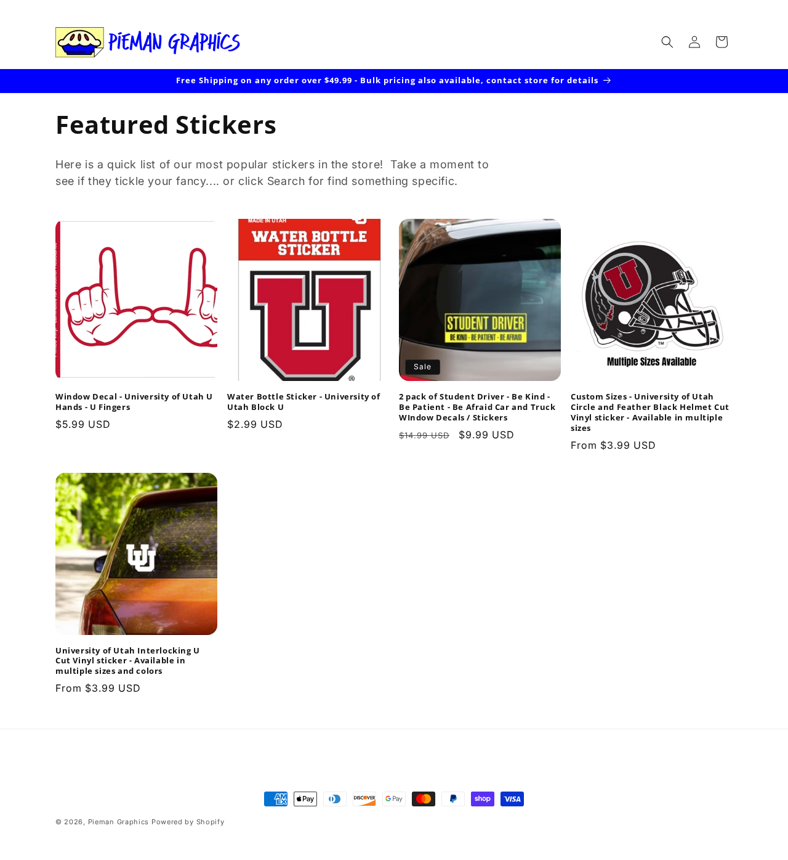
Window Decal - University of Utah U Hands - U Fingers (134, 401)
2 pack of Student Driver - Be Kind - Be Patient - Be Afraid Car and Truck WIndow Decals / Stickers (477, 407)
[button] (667, 41)
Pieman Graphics (119, 821)
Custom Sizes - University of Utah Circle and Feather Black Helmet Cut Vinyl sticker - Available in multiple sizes (650, 412)
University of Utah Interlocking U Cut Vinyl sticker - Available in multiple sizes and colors (127, 661)
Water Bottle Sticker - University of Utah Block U (303, 401)
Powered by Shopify (188, 821)
